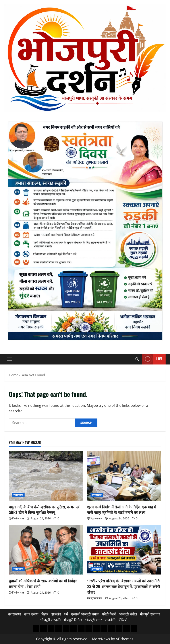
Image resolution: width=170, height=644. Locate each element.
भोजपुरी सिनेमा (73, 619)
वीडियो (123, 619)
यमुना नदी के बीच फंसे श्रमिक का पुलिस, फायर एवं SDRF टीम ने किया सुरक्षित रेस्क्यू (44, 509)
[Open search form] (137, 359)
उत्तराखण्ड (18, 495)
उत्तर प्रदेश (31, 614)
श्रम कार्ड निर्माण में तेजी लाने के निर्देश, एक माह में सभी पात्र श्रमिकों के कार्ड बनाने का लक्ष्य (121, 509)
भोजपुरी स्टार (93, 619)
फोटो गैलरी (109, 614)
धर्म (66, 614)
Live (159, 358)
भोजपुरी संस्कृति (51, 619)
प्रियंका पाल (18, 518)
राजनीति (110, 619)
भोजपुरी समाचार (150, 614)
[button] (9, 359)
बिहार (44, 614)
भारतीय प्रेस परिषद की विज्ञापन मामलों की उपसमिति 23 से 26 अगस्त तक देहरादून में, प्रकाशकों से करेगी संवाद (123, 586)
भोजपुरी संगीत (128, 614)
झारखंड (56, 614)
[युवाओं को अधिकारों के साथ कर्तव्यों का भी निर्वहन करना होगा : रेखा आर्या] (46, 550)
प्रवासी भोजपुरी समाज (85, 614)
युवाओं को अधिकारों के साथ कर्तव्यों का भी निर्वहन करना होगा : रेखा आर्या (43, 583)
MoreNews (101, 638)
